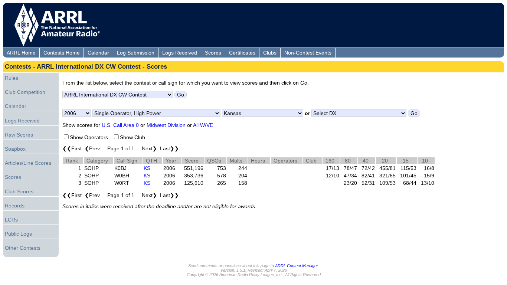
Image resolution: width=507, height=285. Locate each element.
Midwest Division (166, 125)
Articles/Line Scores (28, 163)
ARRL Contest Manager (296, 265)
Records (14, 206)
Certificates (242, 53)
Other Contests (22, 248)
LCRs (11, 220)
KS (147, 168)
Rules (11, 78)
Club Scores (19, 191)
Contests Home (61, 53)
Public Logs (18, 234)
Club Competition (25, 92)
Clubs (270, 53)
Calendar (98, 53)
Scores (213, 53)
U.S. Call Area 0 (120, 125)
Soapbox (15, 149)
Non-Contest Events (307, 53)
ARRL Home (21, 53)
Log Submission (135, 53)
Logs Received (179, 53)
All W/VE (203, 125)
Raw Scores (19, 135)
